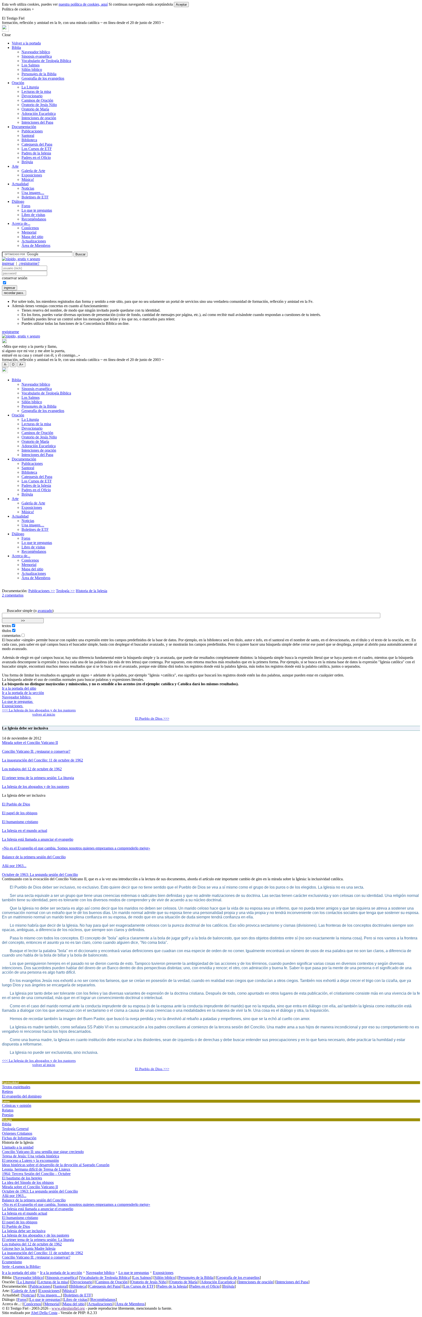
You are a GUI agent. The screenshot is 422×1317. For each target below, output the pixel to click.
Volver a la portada (26, 43)
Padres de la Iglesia (36, 153)
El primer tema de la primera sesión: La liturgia (38, 778)
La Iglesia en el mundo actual (24, 830)
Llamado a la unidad (17, 1147)
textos (6, 626)
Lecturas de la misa (36, 91)
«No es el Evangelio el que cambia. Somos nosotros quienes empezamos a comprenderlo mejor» (76, 848)
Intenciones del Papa (37, 122)
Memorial (28, 232)
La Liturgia (30, 87)
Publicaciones (32, 131)
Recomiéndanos (33, 219)
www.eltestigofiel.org (68, 1308)
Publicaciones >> (41, 591)
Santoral (27, 135)
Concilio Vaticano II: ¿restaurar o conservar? (36, 751)
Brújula (27, 162)
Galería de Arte (33, 171)
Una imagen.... (32, 193)
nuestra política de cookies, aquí (83, 4)
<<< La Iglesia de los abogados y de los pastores (39, 710)
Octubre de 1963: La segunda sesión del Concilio (40, 874)
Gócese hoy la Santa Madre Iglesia (28, 1248)
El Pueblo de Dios (16, 804)
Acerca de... (21, 223)
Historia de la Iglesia (91, 591)
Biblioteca (29, 140)
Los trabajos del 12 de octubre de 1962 (32, 769)
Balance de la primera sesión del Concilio (34, 857)
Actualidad (20, 184)
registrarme (10, 332)
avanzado (45, 611)
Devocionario (31, 96)
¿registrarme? (29, 263)
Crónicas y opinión (16, 1105)
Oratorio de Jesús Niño (39, 105)
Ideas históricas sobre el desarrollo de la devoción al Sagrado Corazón (55, 1165)
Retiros (7, 1091)
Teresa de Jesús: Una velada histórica (30, 1156)
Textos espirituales (16, 1087)
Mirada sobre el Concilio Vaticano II (30, 742)
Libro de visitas (33, 215)
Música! (27, 179)
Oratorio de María (35, 109)
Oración (18, 83)
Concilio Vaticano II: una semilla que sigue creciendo (43, 1152)
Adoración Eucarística (38, 113)
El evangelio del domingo (22, 1096)
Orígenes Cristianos (17, 1133)
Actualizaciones (33, 241)
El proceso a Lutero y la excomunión (30, 1160)
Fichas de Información (19, 1138)
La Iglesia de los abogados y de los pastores (35, 786)
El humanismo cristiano (20, 822)
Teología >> (65, 591)
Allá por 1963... (14, 866)
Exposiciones (31, 175)
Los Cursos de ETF (36, 149)
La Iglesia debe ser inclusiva (23, 1231)
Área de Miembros (35, 245)
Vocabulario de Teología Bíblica (46, 61)
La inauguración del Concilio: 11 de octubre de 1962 (42, 760)
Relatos (7, 1110)
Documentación (24, 127)
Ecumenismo (12, 1262)
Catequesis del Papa (36, 144)
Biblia (16, 47)
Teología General (15, 1129)
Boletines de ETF (35, 197)
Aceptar (181, 4)
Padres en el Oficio (36, 157)
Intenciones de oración (38, 118)
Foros (25, 206)
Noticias (27, 188)
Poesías (7, 1115)
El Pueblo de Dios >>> (152, 718)
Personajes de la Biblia (38, 74)
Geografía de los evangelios (42, 78)
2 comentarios (12, 595)
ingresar (8, 263)
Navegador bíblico (35, 52)
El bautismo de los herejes (22, 1178)
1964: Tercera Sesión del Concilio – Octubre (36, 1174)
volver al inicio (43, 714)
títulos (6, 631)
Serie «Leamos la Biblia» (21, 1266)
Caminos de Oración (37, 100)
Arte (15, 166)
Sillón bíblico (31, 69)
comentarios (11, 635)
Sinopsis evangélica (36, 56)
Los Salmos (30, 65)
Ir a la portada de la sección (23, 693)
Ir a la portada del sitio (19, 688)
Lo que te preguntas (36, 210)
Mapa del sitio (32, 237)
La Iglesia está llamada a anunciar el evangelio (37, 839)
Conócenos (30, 228)
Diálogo (18, 201)
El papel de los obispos (19, 813)
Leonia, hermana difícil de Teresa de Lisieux (36, 1169)
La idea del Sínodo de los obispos (28, 1182)
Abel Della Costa (44, 1313)
